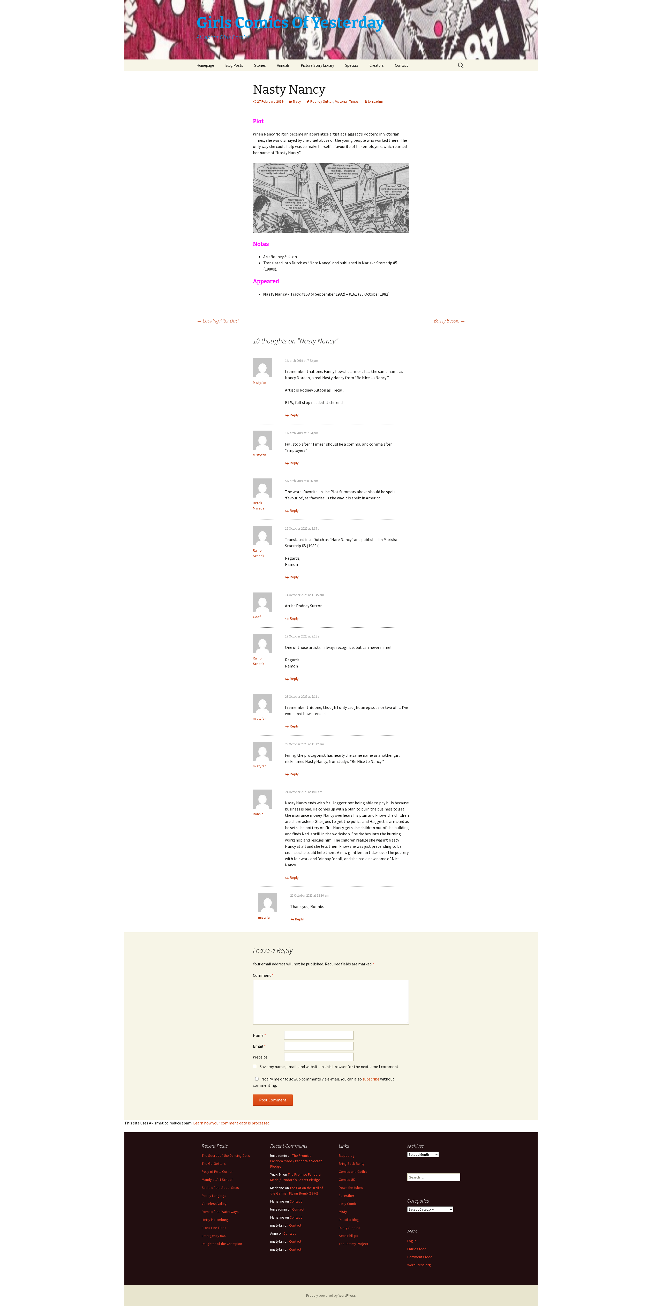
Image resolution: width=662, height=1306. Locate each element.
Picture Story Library (317, 65)
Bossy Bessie (449, 320)
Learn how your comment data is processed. (231, 1122)
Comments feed (419, 1257)
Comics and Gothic (353, 1171)
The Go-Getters (214, 1163)
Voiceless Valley (214, 1203)
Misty (343, 1211)
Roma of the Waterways (220, 1211)
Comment (263, 975)
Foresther (346, 1195)
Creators (377, 65)
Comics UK (347, 1179)
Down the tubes (351, 1187)
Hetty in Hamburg (215, 1219)
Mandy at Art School (217, 1179)
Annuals (283, 65)
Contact (401, 65)
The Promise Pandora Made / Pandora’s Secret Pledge (296, 1161)
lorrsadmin (376, 101)
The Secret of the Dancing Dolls (226, 1155)
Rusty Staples (349, 1227)
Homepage (205, 65)
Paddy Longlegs (214, 1195)
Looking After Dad (218, 320)
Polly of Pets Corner (217, 1171)
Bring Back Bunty (352, 1163)
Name (259, 1035)
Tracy (297, 101)
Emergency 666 (213, 1235)
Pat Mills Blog (349, 1219)
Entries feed (416, 1249)
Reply (294, 415)
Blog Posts (234, 65)
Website (260, 1057)
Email (259, 1046)
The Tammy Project (353, 1243)
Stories (260, 65)
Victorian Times (347, 101)
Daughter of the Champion (222, 1243)
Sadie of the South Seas (220, 1187)
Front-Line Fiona (214, 1227)
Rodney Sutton (321, 101)
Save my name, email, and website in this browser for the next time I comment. (329, 1066)
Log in (411, 1241)
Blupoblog (347, 1155)
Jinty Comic (348, 1203)
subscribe (371, 1079)
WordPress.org (419, 1265)
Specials (351, 65)
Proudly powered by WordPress (331, 1295)
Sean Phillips (348, 1235)
